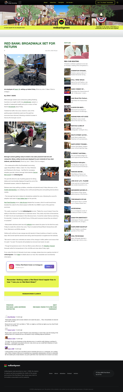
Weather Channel (49, 246)
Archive (76, 373)
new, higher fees (22, 198)
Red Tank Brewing (9, 202)
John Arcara (23, 202)
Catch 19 (17, 89)
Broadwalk (12, 106)
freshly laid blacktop (10, 189)
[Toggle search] (117, 2)
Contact (69, 373)
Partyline (61, 2)
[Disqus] (31, 335)
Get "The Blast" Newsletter (105, 2)
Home (50, 373)
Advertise (53, 2)
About (45, 2)
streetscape (27, 102)
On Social (69, 2)
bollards (29, 224)
